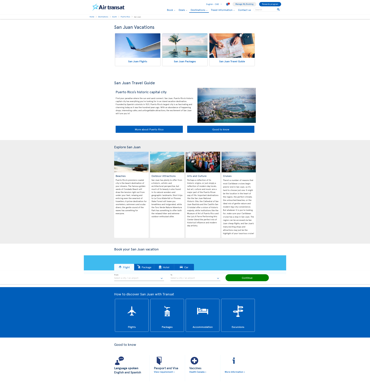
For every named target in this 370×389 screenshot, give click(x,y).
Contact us (244, 10)
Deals (181, 9)
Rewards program (270, 4)
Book (169, 9)
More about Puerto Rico (149, 129)
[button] (124, 267)
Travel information (221, 9)
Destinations (197, 10)
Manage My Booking (244, 4)
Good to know (220, 129)
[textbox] (139, 277)
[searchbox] (267, 9)
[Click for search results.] (278, 9)
